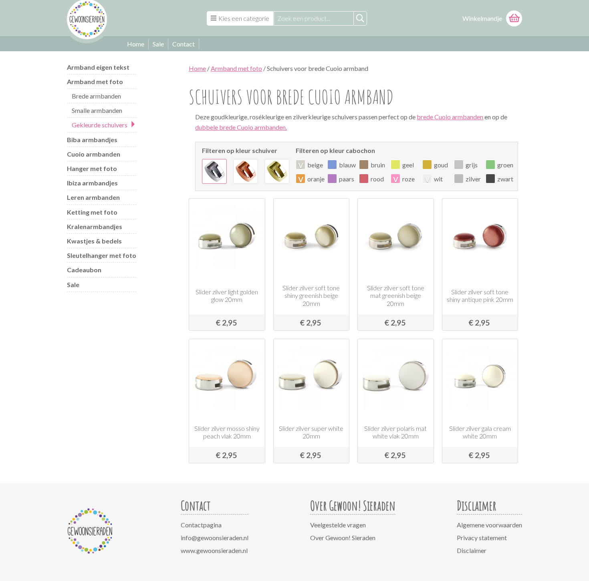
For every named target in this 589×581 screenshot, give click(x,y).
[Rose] (245, 171)
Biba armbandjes (92, 139)
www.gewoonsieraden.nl (214, 550)
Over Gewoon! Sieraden (342, 537)
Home (135, 44)
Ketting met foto (92, 212)
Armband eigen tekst (98, 67)
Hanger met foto (92, 168)
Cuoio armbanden (93, 154)
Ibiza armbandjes (92, 183)
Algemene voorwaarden (489, 525)
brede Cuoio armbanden (450, 117)
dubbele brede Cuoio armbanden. (241, 127)
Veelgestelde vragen (338, 525)
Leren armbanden (93, 197)
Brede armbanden (96, 96)
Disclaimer (471, 550)
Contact (183, 44)
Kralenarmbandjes (94, 226)
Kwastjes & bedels (94, 241)
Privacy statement (482, 537)
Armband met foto (95, 81)
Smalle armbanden (97, 110)
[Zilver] (214, 171)
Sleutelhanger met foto (101, 255)
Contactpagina (201, 525)
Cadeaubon (84, 269)
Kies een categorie (243, 18)
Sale (158, 44)
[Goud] (277, 171)
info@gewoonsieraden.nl (214, 537)
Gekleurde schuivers (99, 125)
